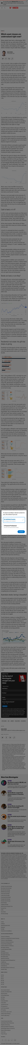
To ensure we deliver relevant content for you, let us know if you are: (14, 513)
